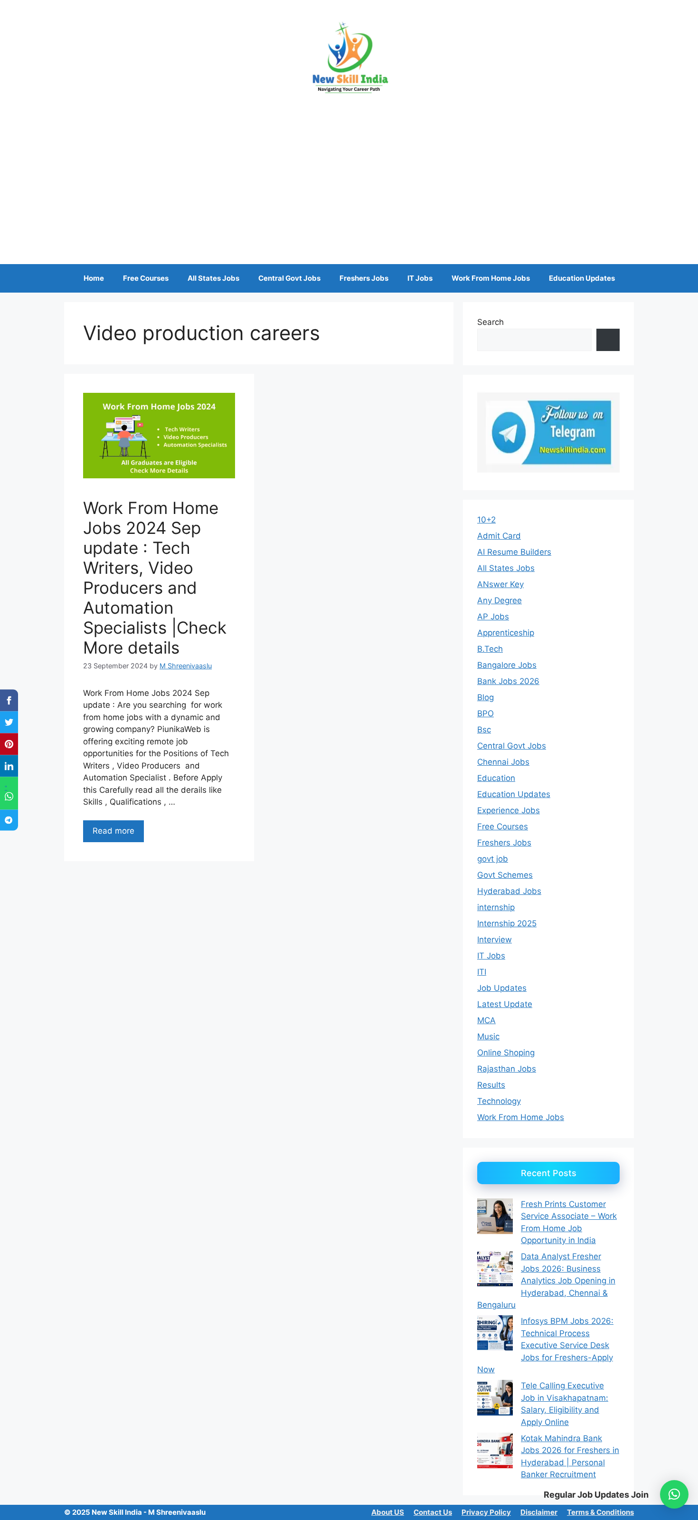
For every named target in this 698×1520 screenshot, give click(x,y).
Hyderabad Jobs (509, 891)
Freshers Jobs (364, 278)
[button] (674, 1494)
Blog (485, 697)
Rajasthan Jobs (506, 1069)
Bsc (484, 729)
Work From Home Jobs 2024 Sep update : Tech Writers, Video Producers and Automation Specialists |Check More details (154, 577)
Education (496, 778)
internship (496, 907)
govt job (492, 859)
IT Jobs (420, 278)
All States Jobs (213, 278)
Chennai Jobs (503, 762)
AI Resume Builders (514, 552)
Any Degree (499, 600)
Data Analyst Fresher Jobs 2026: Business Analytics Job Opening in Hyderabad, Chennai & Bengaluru (546, 1281)
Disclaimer (538, 1512)
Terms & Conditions (600, 1512)
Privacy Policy (486, 1512)
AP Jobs (493, 616)
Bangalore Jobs (507, 665)
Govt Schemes (505, 875)
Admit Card (499, 536)
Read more (113, 831)
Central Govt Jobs (289, 278)
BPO (485, 713)
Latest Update (504, 1004)
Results (491, 1085)
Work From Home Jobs (491, 278)
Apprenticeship (505, 632)
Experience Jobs (508, 810)
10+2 (486, 519)
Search (490, 322)
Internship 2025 (507, 923)
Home (94, 278)
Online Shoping (506, 1052)
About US (387, 1512)
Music (488, 1036)
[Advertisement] (349, 173)
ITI (481, 972)
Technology (499, 1101)
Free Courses (146, 278)
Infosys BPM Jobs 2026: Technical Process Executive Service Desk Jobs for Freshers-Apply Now (545, 1345)
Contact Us (433, 1512)
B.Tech (490, 649)
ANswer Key (500, 584)
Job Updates (502, 988)
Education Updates (582, 278)
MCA (486, 1020)
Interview (494, 939)
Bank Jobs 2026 (508, 681)
